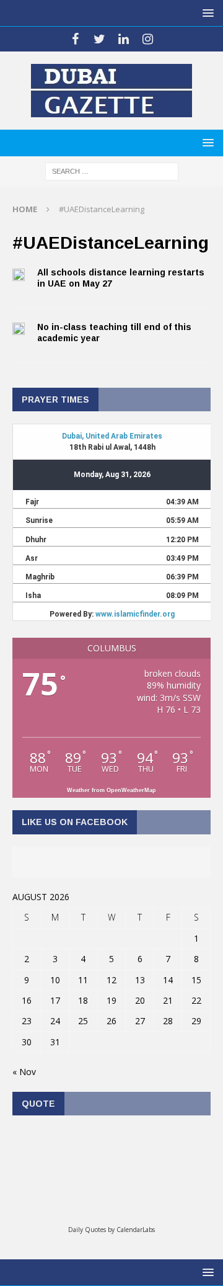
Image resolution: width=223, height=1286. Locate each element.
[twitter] (99, 39)
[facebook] (75, 39)
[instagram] (148, 39)
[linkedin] (123, 39)
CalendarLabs (135, 1229)
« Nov (24, 1072)
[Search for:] (111, 170)
